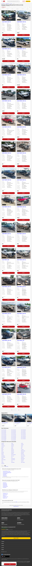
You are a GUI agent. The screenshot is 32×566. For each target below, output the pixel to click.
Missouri (2, 453)
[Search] (19, 1)
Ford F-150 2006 (3, 436)
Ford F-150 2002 (13, 437)
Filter (4, 7)
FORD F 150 (4, 482)
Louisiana (22, 449)
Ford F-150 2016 (3, 432)
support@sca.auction (14, 558)
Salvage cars (7, 3)
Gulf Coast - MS (5, 494)
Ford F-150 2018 (13, 431)
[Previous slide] (3, 15)
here (16, 501)
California (12, 444)
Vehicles (2, 543)
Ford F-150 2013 (3, 433)
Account (2, 547)
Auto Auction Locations (20, 519)
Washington (12, 462)
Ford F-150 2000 (3, 438)
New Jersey (22, 454)
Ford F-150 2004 (23, 436)
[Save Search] (30, 7)
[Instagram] (1, 551)
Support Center (16, 506)
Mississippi (22, 452)
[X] (4, 551)
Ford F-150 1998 (23, 438)
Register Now (28, 1)
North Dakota (3, 457)
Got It (10, 564)
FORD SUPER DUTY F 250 (6, 471)
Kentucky (12, 449)
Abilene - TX (4, 495)
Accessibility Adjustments (6, 554)
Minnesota (12, 452)
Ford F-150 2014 (23, 432)
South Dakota (13, 459)
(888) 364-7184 (9, 558)
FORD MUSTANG (5, 486)
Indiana (12, 448)
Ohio (11, 457)
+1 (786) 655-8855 (3, 558)
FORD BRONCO (5, 473)
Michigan (2, 452)
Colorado (22, 444)
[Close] (15, 562)
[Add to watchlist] (14, 11)
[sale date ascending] (28, 7)
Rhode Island (23, 458)
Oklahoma (22, 457)
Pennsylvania (13, 458)
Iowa (21, 448)
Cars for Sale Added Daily (20, 524)
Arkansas (2, 444)
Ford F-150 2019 (3, 431)
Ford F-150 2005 (13, 436)
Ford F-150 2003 (3, 437)
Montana (12, 453)
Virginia (2, 462)
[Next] (20, 410)
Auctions (2, 545)
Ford (11, 3)
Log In (24, 1)
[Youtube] (5, 551)
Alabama (2, 443)
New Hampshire (13, 454)
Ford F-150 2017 (23, 431)
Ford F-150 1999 (13, 438)
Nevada (2, 454)
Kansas (2, 449)
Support (2, 549)
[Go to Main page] (4, 1)
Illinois (2, 448)
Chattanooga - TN (5, 496)
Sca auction (3, 3)
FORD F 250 (4, 487)
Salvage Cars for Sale (4, 519)
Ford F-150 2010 (23, 433)
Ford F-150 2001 (23, 437)
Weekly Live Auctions (4, 524)
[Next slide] (14, 15)
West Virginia (23, 462)
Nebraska (22, 453)
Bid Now (8, 139)
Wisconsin (2, 463)
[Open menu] (1, 1)
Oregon (2, 458)
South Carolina (3, 459)
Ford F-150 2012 (13, 433)
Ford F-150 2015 (13, 432)
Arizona (22, 443)
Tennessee (22, 459)
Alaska (12, 443)
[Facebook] (3, 551)
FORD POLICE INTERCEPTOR (7, 472)
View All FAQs (6, 466)
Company (2, 541)
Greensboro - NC (5, 493)
